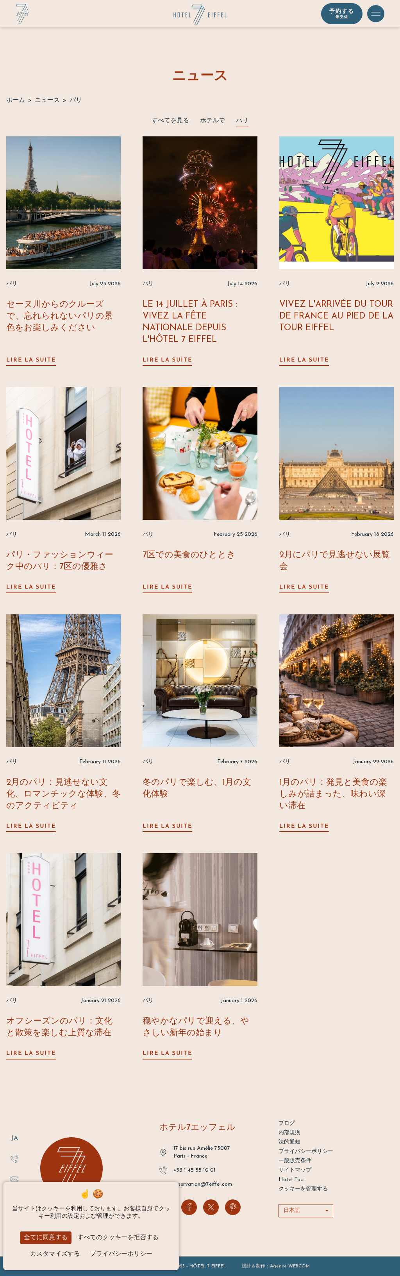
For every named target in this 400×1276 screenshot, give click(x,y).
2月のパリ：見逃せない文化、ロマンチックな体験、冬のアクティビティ (63, 794)
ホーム (15, 100)
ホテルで (212, 121)
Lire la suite (31, 360)
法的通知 (289, 1142)
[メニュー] (375, 13)
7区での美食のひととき (189, 555)
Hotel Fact (292, 1180)
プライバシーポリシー (306, 1151)
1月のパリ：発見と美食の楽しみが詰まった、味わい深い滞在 (333, 794)
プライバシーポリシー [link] (121, 1254)
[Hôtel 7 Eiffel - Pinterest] (233, 1207)
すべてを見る (170, 121)
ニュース (47, 100)
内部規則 (289, 1133)
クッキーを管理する (303, 1189)
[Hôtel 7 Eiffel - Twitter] (211, 1207)
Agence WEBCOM (290, 1266)
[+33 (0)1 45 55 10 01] (14, 1158)
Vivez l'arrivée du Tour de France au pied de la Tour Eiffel (336, 316)
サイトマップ (295, 1170)
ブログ (287, 1123)
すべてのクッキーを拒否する (118, 1238)
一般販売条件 (295, 1161)
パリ (242, 121)
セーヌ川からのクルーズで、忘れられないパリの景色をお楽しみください (59, 316)
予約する (341, 14)
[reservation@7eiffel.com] (14, 1179)
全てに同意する (46, 1238)
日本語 (292, 1210)
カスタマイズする (55, 1254)
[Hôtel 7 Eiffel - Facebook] (189, 1207)
